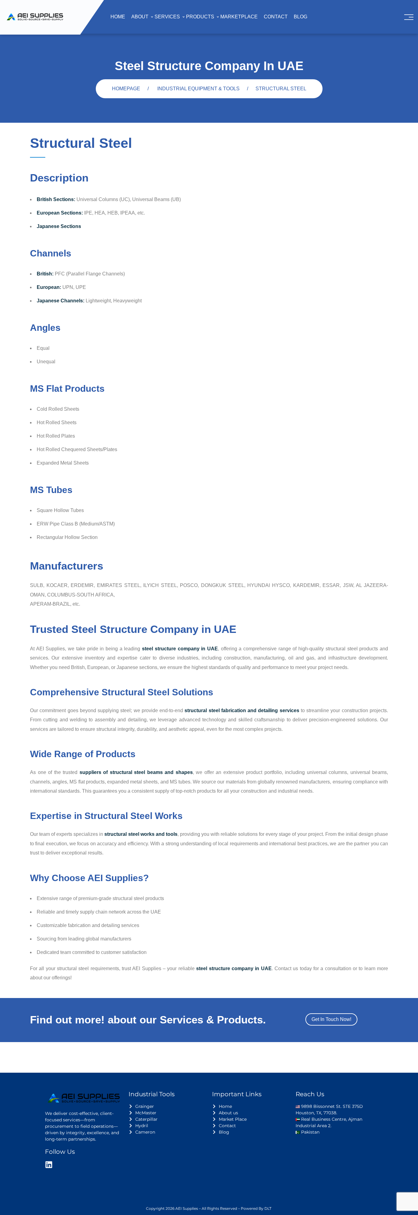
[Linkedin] (49, 1164)
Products (200, 16)
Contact (276, 16)
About (139, 16)
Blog (300, 16)
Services (167, 16)
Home (117, 16)
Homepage (126, 88)
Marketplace (239, 16)
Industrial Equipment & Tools (198, 88)
